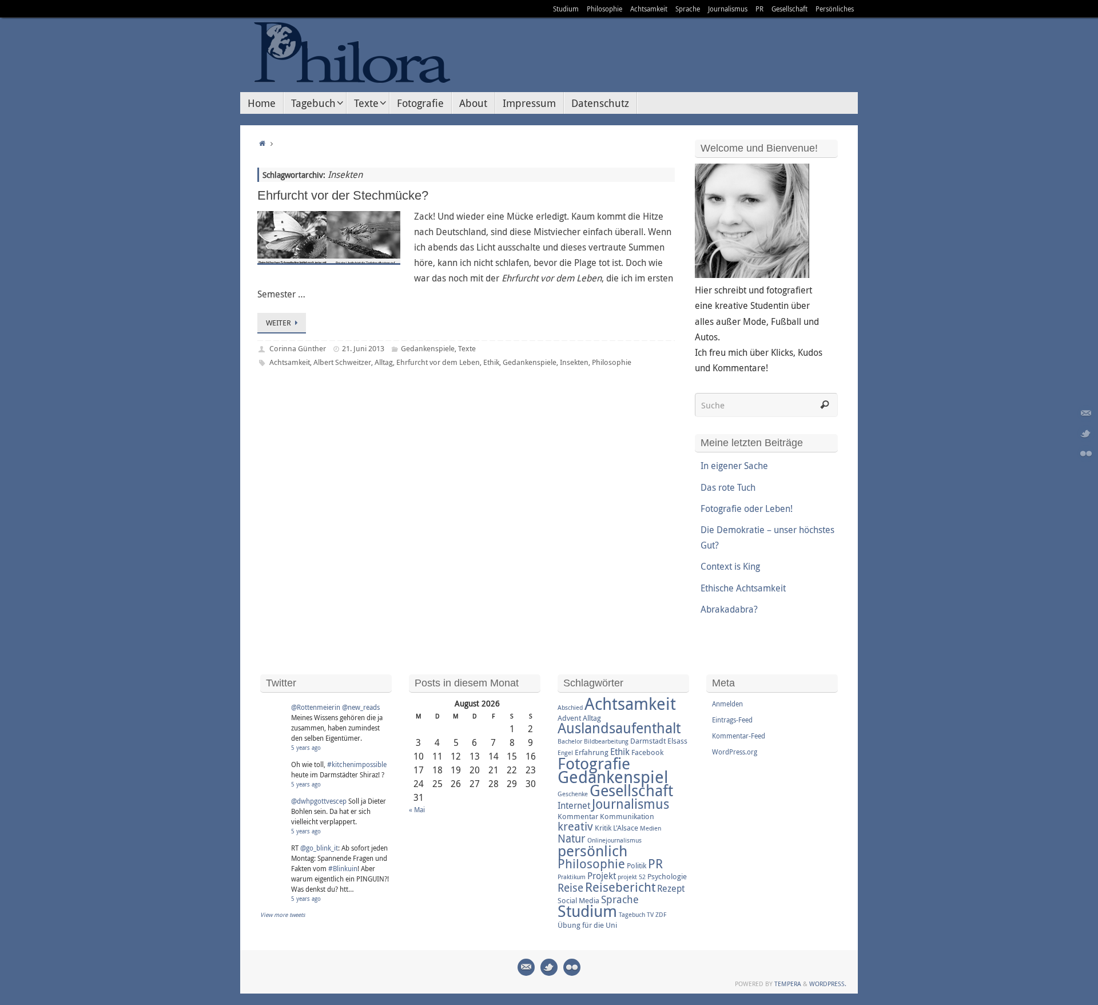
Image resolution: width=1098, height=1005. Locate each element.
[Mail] (1086, 413)
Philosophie (604, 8)
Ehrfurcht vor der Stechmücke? (342, 195)
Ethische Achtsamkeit (743, 588)
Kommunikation (627, 816)
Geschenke (573, 794)
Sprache (687, 8)
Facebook (647, 752)
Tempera (787, 983)
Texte (467, 348)
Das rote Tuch (728, 487)
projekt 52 (632, 877)
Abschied (570, 708)
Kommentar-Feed (738, 735)
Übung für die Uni (587, 925)
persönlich (592, 850)
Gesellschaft (789, 8)
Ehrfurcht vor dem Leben (438, 362)
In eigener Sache (734, 465)
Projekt (601, 875)
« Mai (417, 809)
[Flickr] (1086, 453)
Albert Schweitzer (342, 362)
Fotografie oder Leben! (747, 508)
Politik (636, 865)
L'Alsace (625, 828)
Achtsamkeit (648, 8)
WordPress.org (734, 751)
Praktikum (572, 877)
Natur (572, 838)
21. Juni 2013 (363, 348)
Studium (566, 8)
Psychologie (667, 876)
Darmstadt (648, 741)
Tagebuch (632, 915)
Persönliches (834, 8)
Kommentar (578, 816)
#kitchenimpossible (357, 764)
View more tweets (282, 915)
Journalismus (727, 8)
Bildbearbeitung (606, 741)
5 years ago (306, 748)
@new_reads (361, 707)
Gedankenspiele (428, 348)
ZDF (660, 915)
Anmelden (727, 703)
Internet (574, 805)
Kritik (603, 828)
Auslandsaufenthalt (619, 727)
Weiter (278, 322)
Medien (650, 828)
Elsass (677, 741)
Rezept (671, 888)
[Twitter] (1086, 433)
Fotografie (594, 763)
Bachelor (570, 741)
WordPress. (827, 983)
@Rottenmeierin (315, 707)
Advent (569, 718)
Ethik (491, 362)
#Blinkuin (342, 868)
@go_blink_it (319, 847)
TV (650, 915)
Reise (570, 887)
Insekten (574, 362)
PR (759, 8)
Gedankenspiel (613, 776)
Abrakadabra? (729, 609)
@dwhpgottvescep (319, 800)
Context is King (730, 566)
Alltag (384, 362)
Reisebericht (620, 887)
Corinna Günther (297, 348)
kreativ (575, 826)
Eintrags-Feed (732, 719)
